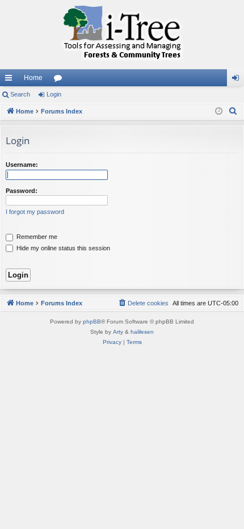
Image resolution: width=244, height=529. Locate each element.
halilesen (142, 332)
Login (54, 94)
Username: (22, 164)
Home (33, 78)
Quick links (11, 80)
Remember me (36, 236)
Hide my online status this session (62, 248)
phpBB (92, 321)
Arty (118, 332)
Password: (21, 190)
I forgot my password (35, 211)
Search (20, 94)
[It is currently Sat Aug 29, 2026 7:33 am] (218, 111)
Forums (60, 80)
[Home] (122, 34)
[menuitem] (233, 111)
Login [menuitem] (238, 80)
